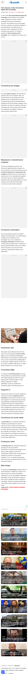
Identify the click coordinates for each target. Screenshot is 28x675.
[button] (2, 672)
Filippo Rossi (20, 12)
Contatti (11, 673)
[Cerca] (25, 2)
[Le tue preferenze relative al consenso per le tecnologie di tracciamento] (26, 506)
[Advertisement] (14, 313)
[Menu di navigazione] (2, 2)
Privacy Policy (10, 665)
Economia (11, 12)
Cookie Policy (4, 665)
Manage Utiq (17, 665)
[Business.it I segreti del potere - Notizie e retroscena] (14, 2)
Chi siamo (4, 673)
